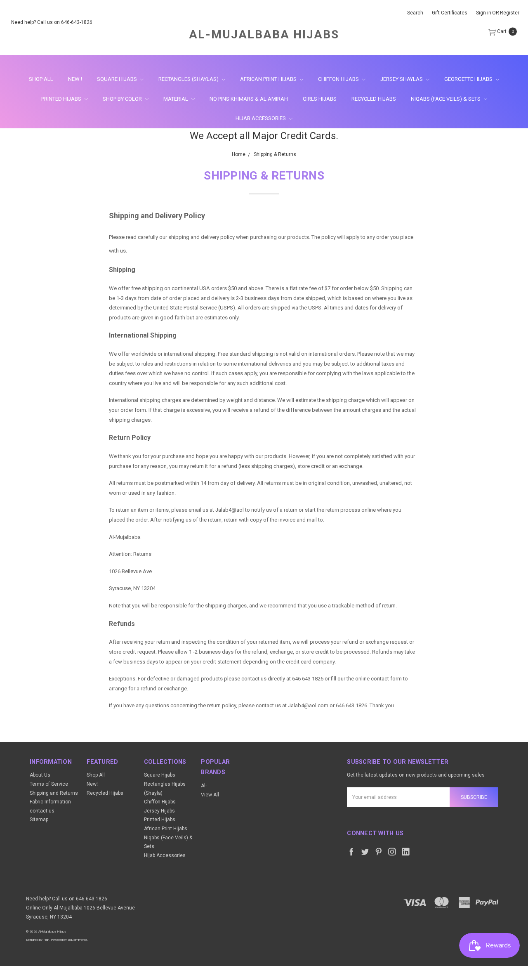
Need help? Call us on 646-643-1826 (51, 22)
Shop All (41, 79)
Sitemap (39, 819)
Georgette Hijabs (469, 79)
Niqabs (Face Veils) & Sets (446, 99)
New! (92, 784)
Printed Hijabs (61, 99)
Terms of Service (49, 784)
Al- (204, 786)
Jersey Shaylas (402, 79)
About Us (40, 775)
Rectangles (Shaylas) (189, 79)
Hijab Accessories (261, 118)
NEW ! (75, 79)
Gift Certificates (449, 13)
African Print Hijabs (269, 79)
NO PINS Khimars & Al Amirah (249, 99)
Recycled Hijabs (373, 99)
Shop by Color (123, 99)
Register (509, 13)
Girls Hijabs (320, 99)
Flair (46, 940)
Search (415, 13)
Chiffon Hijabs (339, 79)
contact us (42, 811)
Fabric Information (50, 802)
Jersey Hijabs (159, 811)
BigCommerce (77, 940)
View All (210, 795)
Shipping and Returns (54, 793)
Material (176, 99)
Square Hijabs (117, 79)
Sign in (483, 13)
